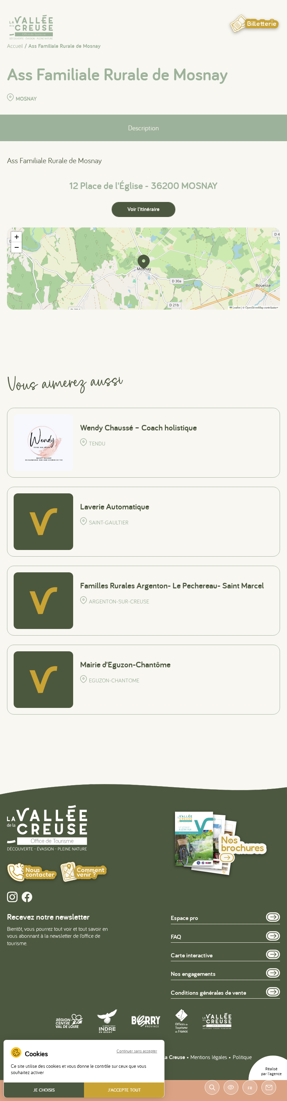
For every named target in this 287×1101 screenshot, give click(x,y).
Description (143, 127)
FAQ (176, 937)
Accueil (15, 45)
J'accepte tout (124, 1090)
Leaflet (236, 307)
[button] (143, 262)
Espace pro (184, 918)
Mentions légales (208, 1056)
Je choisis (44, 1090)
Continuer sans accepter (137, 1051)
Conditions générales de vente (208, 992)
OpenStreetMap (254, 307)
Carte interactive (191, 955)
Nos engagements (193, 974)
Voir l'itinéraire (143, 209)
